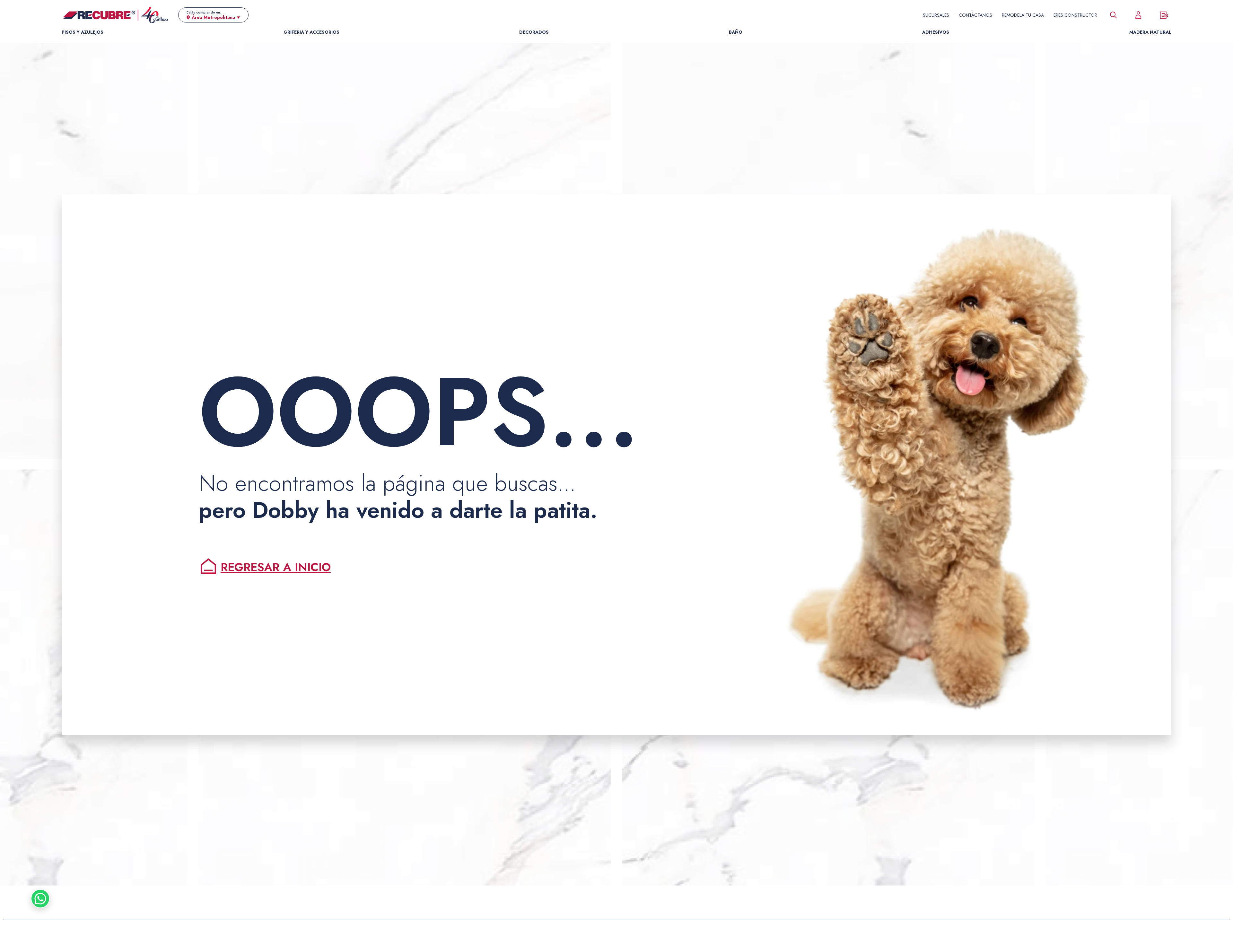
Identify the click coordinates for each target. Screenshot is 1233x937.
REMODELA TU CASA (1023, 15)
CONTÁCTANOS (975, 15)
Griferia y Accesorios (311, 32)
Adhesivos (935, 32)
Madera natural (1150, 32)
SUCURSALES (936, 15)
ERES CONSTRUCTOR (1075, 15)
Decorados (534, 32)
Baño (735, 32)
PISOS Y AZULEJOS (82, 32)
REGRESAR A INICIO (276, 567)
